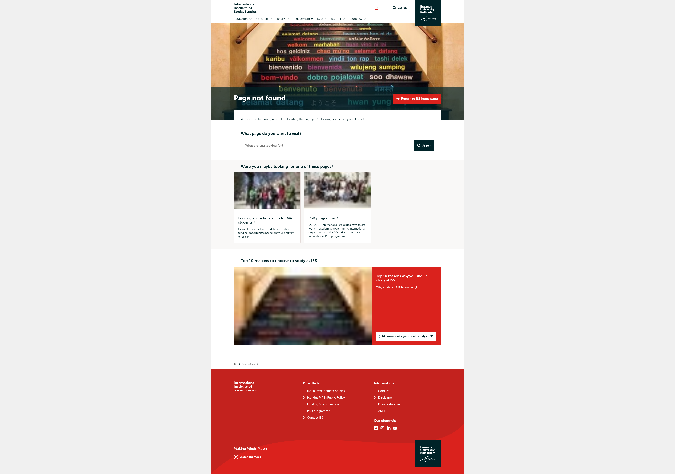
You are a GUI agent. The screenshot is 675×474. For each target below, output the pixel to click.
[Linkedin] (389, 428)
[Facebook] (376, 428)
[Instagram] (382, 428)
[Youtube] (395, 428)
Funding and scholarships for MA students (265, 220)
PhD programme (322, 218)
